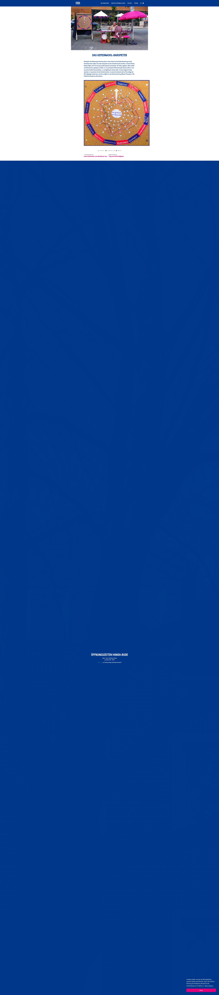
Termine (136, 3)
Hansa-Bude (100, 662)
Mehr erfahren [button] (209, 986)
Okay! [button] (201, 990)
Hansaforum (101, 150)
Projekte (129, 3)
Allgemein (119, 150)
